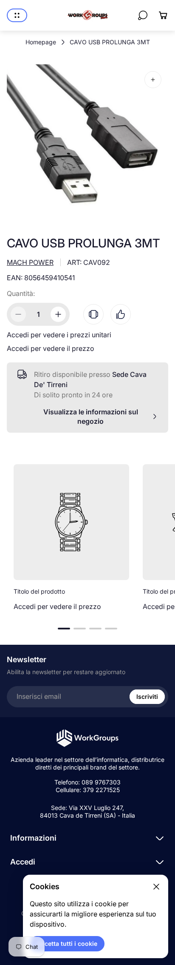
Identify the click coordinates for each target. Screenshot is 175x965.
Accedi (22, 861)
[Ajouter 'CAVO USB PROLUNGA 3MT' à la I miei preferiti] (120, 314)
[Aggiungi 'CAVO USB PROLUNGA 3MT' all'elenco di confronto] (93, 314)
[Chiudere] (156, 887)
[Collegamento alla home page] (87, 738)
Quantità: (21, 293)
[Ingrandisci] (152, 79)
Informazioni (33, 837)
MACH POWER (30, 262)
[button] (64, 628)
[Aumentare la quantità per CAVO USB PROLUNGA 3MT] (58, 314)
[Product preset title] (71, 522)
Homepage (40, 42)
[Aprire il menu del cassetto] (17, 15)
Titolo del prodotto (39, 591)
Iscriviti (147, 696)
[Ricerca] (142, 15)
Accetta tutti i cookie (67, 943)
